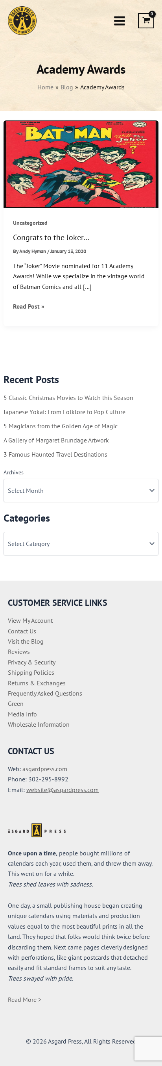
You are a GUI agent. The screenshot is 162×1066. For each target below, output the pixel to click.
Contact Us (22, 631)
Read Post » (28, 306)
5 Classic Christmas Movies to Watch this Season (68, 398)
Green (16, 703)
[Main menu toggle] (119, 20)
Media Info (22, 714)
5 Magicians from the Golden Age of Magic (61, 426)
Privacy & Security (31, 662)
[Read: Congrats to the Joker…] (81, 163)
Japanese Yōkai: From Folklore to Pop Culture (64, 412)
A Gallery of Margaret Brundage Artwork (56, 440)
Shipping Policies (31, 672)
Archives (14, 472)
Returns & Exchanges (37, 683)
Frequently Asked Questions (45, 693)
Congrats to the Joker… (51, 237)
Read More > (24, 999)
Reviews (19, 651)
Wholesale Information (39, 724)
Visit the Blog (26, 641)
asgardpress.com (44, 769)
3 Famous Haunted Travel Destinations (55, 454)
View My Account (30, 620)
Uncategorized (30, 222)
